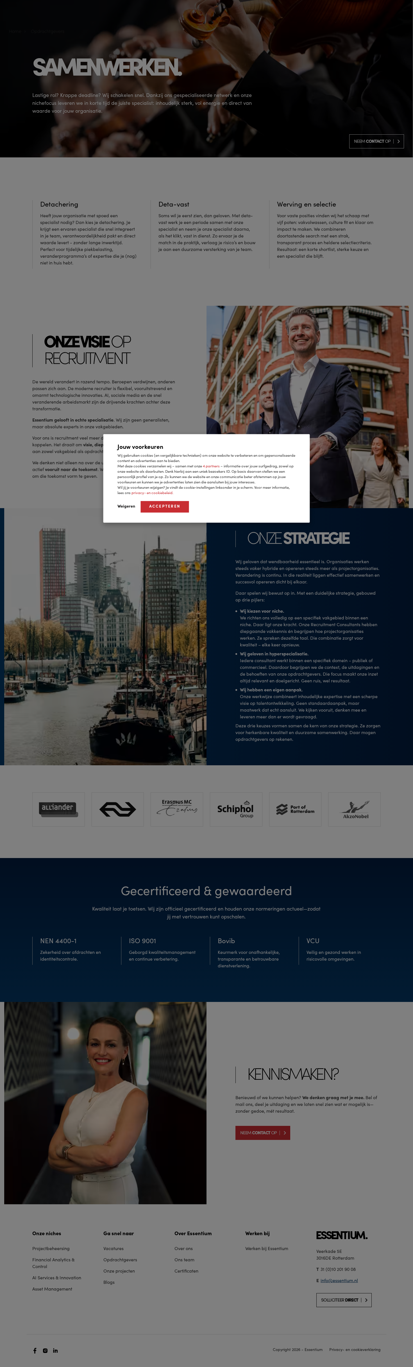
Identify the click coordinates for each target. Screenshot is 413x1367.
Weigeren (126, 506)
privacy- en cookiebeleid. (152, 493)
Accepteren (165, 506)
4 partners (212, 466)
